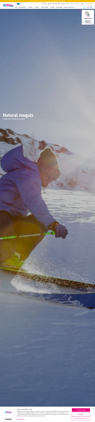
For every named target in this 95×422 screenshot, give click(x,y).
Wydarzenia (59, 7)
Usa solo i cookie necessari (81, 418)
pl (83, 3)
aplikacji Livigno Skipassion (58, 1)
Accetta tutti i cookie (81, 410)
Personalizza (80, 414)
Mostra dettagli (20, 419)
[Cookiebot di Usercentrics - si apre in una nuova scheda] (8, 419)
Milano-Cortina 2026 (69, 7)
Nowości (52, 7)
